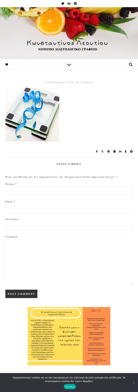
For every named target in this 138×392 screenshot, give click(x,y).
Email (10, 201)
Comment (11, 236)
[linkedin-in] (69, 3)
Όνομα (11, 184)
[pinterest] (75, 3)
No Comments (85, 82)
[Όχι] (133, 382)
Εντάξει (70, 386)
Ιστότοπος (12, 219)
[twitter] (63, 3)
